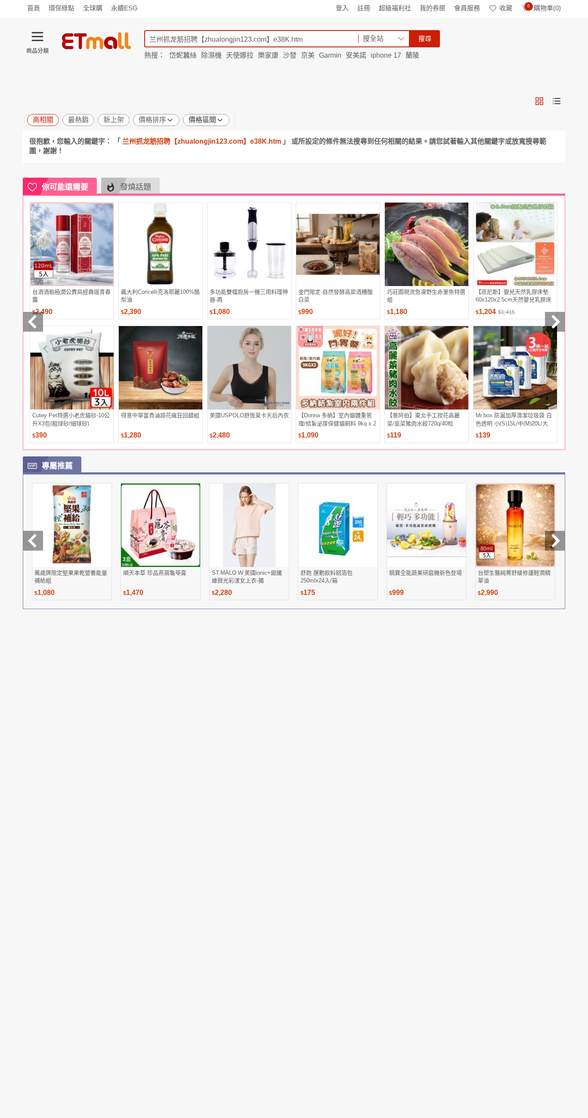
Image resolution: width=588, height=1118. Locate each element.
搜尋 (424, 38)
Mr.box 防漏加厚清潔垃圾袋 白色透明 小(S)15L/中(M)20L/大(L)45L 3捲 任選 (514, 419)
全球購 (92, 8)
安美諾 (356, 55)
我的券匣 (433, 8)
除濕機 (211, 55)
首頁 (33, 8)
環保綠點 (61, 8)
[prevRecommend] (33, 322)
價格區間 (202, 119)
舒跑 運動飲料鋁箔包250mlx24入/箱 (326, 577)
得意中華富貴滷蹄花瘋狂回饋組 (160, 415)
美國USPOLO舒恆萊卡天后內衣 (249, 415)
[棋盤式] (539, 101)
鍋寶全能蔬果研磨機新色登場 (425, 573)
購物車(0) (544, 8)
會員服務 (467, 8)
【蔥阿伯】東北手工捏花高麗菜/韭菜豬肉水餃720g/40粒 (423, 419)
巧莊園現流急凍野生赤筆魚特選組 (426, 296)
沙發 (290, 55)
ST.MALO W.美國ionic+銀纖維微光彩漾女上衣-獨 (247, 577)
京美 (308, 55)
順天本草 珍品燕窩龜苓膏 (154, 573)
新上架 (113, 119)
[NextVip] (555, 541)
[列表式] (556, 101)
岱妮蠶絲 (183, 55)
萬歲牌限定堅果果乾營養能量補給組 (70, 577)
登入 (342, 8)
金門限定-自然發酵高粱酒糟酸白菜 (335, 296)
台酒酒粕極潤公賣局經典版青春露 (71, 296)
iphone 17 (386, 55)
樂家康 (268, 55)
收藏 (505, 8)
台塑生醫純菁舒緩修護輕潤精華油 (514, 577)
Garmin (330, 55)
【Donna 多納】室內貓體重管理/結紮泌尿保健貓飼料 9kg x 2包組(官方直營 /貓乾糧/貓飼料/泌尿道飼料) (337, 419)
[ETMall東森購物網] (96, 41)
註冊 (363, 8)
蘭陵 (412, 55)
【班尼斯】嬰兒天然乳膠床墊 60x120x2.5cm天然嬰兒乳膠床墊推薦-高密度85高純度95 (513, 296)
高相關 (43, 119)
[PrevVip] (33, 541)
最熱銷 (78, 119)
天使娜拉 (240, 55)
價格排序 (152, 119)
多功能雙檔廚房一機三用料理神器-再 (249, 296)
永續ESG (124, 8)
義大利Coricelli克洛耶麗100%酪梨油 (160, 296)
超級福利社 (395, 8)
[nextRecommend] (555, 322)
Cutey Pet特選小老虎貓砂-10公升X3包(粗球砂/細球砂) (71, 419)
